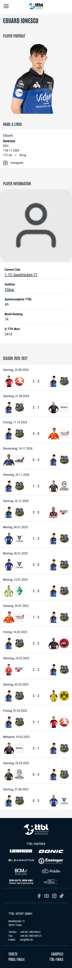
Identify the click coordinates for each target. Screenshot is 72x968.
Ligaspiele (57, 953)
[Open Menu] (6, 7)
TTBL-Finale (57, 959)
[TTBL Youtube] (46, 896)
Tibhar (9, 289)
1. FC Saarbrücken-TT (21, 274)
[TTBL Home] (36, 7)
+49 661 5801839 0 (30, 931)
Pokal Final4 (16, 959)
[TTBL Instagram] (54, 896)
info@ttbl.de (26, 939)
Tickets (12, 953)
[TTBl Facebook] (39, 896)
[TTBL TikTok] (62, 896)
